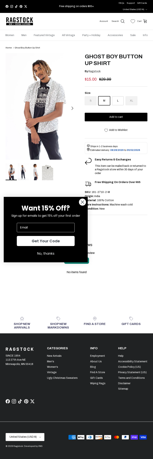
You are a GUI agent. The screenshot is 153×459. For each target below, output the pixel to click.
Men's (50, 361)
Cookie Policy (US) (129, 367)
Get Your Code (46, 241)
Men (23, 35)
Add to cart (116, 117)
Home (9, 48)
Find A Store (97, 372)
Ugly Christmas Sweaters (62, 378)
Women (9, 35)
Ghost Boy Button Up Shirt (27, 48)
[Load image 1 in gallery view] (41, 106)
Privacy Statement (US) (132, 372)
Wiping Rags (97, 383)
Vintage (52, 372)
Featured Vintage (44, 35)
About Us (96, 361)
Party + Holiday (91, 35)
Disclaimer (124, 383)
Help (121, 355)
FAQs (121, 3)
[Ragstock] (20, 21)
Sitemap (123, 388)
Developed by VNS (33, 446)
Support (131, 3)
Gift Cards (142, 3)
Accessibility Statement (132, 361)
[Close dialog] (82, 202)
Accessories (115, 35)
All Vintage (68, 35)
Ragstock (94, 71)
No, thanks (45, 253)
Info (145, 35)
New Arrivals (54, 355)
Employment (97, 355)
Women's (52, 367)
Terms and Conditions (131, 378)
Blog (93, 367)
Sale (133, 35)
